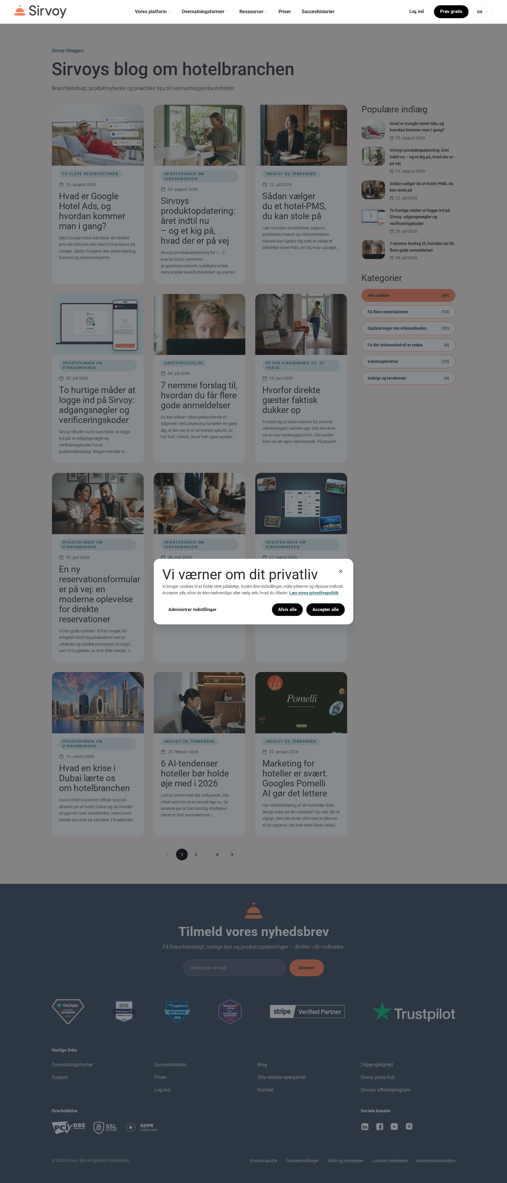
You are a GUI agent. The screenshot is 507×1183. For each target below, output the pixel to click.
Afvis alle (287, 609)
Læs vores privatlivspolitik (313, 592)
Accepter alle (325, 609)
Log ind (416, 11)
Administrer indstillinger (192, 609)
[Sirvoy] (40, 11)
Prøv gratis (451, 11)
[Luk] (340, 571)
